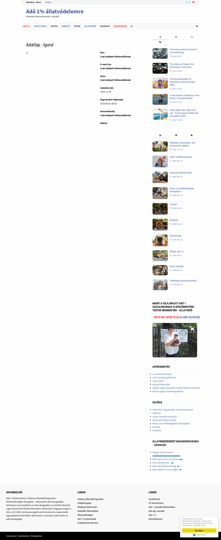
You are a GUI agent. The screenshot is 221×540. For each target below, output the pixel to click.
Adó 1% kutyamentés (87, 519)
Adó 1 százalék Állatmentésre (162, 507)
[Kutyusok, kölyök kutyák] (160, 173)
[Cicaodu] (160, 204)
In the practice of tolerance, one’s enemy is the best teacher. (184, 97)
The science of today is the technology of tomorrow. (182, 65)
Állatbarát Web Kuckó (87, 507)
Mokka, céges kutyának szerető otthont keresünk (176, 387)
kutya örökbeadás (161, 384)
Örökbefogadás (84, 503)
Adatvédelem (23, 536)
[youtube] (193, 2)
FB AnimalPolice (156, 503)
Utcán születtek (177, 266)
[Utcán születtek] (160, 266)
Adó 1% (26, 26)
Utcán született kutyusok (181, 157)
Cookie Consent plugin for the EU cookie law (199, 534)
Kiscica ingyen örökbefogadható (167, 391)
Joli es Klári (158, 380)
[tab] (160, 37)
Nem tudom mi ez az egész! (166, 469)
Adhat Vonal (40, 26)
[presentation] (160, 37)
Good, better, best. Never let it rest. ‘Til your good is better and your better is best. (184, 113)
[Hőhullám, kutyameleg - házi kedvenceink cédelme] (160, 143)
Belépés (48, 2)
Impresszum (11, 536)
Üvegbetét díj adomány (88, 522)
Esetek (54, 26)
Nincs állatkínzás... (161, 462)
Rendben (199, 530)
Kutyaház (174, 220)
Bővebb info (199, 525)
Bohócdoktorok (155, 519)
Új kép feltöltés (190, 317)
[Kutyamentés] (160, 236)
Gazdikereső (154, 499)
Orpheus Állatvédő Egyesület (90, 499)
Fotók (77, 26)
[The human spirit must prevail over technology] (160, 49)
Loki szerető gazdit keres (164, 377)
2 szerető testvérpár (162, 374)
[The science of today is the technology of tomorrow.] (160, 64)
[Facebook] (187, 2)
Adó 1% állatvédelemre (55, 11)
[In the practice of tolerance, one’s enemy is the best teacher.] (160, 95)
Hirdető (66, 26)
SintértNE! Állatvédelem (88, 511)
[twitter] (190, 2)
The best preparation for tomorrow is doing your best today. (182, 82)
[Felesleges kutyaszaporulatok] (160, 280)
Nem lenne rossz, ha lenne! (165, 459)
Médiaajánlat (36, 536)
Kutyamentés (176, 235)
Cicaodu (173, 204)
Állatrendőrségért (85, 515)
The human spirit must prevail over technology (183, 51)
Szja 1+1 (152, 515)
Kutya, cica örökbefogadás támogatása (171, 423)
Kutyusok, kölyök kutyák (181, 172)
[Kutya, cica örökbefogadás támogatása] (160, 188)
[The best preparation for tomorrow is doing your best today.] (160, 79)
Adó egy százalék (156, 511)
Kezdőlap (105, 26)
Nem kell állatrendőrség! (164, 466)
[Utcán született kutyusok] (160, 157)
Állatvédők (90, 26)
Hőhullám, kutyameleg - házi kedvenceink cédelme (182, 144)
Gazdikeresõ (120, 26)
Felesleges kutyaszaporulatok (183, 280)
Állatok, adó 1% (177, 251)
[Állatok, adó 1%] (160, 251)
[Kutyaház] (160, 220)
